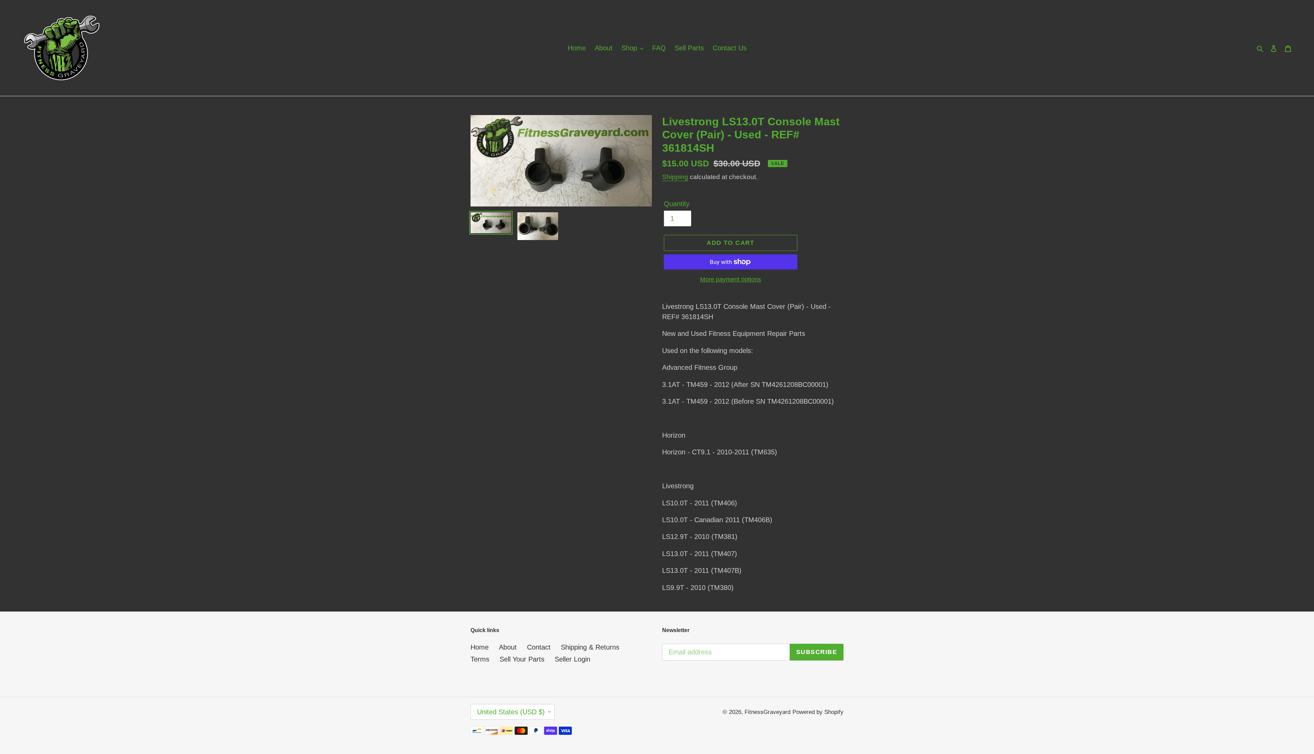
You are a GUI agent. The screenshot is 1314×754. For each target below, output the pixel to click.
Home (480, 647)
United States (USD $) (511, 712)
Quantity (677, 204)
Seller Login (572, 659)
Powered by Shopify (818, 712)
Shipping (675, 176)
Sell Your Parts (522, 659)
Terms (480, 659)
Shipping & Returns (590, 647)
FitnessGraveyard (767, 712)
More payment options (730, 279)
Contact (539, 647)
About (508, 647)
